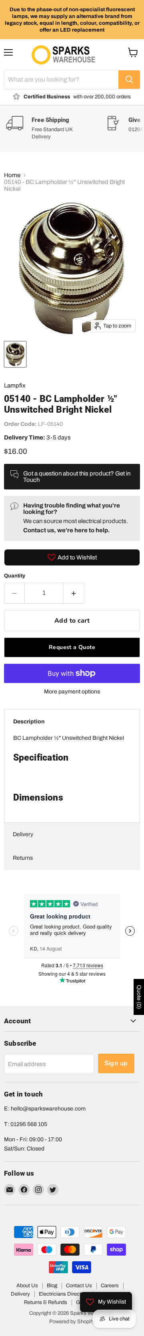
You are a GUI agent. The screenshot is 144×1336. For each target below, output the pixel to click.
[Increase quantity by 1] (74, 593)
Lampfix (15, 385)
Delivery (23, 834)
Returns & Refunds (45, 1302)
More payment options (72, 692)
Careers (110, 1285)
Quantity (14, 576)
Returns (23, 858)
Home (12, 175)
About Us (27, 1285)
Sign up (116, 1063)
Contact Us (79, 1285)
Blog (52, 1285)
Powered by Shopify (72, 1321)
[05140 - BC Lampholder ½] (15, 354)
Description (28, 722)
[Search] (129, 79)
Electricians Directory (63, 1294)
